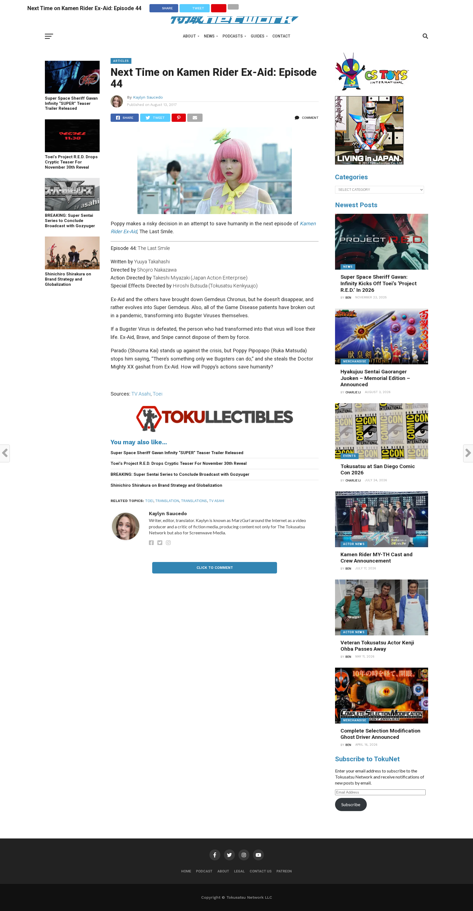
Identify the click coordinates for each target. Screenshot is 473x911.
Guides (257, 36)
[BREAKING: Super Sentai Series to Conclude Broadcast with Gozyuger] (72, 209)
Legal (239, 871)
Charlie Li (353, 392)
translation (167, 501)
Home (186, 871)
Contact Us (261, 871)
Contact (281, 36)
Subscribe (350, 804)
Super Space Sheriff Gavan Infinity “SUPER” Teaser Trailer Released (71, 103)
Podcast (204, 871)
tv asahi (216, 501)
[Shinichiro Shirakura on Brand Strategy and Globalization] (72, 267)
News (209, 36)
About (189, 36)
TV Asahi (141, 394)
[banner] (369, 163)
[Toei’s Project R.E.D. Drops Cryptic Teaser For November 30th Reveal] (72, 150)
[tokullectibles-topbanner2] (215, 432)
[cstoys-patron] (374, 93)
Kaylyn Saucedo (148, 97)
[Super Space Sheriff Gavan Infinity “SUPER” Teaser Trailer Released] (72, 91)
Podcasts (233, 36)
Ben (348, 297)
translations (194, 501)
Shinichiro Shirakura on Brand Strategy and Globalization (68, 279)
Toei (157, 394)
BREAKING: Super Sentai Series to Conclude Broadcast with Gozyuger (70, 220)
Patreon (284, 871)
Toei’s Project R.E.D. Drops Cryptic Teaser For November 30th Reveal (71, 161)
